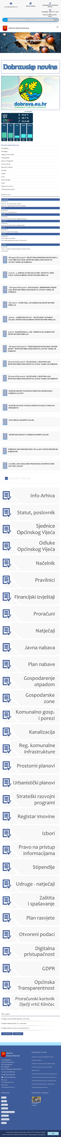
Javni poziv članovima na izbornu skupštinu (42, 1067)
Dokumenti (4, 1115)
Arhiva (3, 183)
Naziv (5, 19)
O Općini (4, 1101)
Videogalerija (5, 158)
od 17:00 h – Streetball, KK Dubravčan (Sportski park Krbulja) (31, 304)
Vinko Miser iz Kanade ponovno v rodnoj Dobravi (43, 1084)
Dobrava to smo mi (7, 186)
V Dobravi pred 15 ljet (7, 189)
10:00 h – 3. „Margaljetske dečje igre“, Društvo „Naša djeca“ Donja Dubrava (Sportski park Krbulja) (31, 274)
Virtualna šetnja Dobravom (10, 145)
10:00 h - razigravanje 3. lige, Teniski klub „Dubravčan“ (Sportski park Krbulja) (31, 333)
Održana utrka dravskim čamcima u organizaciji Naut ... (45, 1073)
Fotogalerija (4, 148)
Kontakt (3, 1123)
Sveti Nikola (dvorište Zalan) (21, 420)
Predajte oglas (18, 1033)
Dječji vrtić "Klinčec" (7, 167)
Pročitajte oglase (7, 1033)
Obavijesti (4, 1108)
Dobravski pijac (5, 180)
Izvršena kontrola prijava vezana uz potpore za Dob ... (44, 1080)
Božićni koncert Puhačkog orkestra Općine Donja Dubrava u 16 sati (30, 392)
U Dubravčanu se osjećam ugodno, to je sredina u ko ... (44, 1077)
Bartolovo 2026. (35, 1070)
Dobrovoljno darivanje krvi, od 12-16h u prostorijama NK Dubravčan (33, 450)
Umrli (2, 177)
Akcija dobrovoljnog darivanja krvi (40, 1087)
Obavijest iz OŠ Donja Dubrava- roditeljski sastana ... (44, 1063)
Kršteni (3, 173)
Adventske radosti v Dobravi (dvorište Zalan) (29, 435)
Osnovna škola (5, 164)
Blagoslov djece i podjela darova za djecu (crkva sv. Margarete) (31, 407)
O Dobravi (4, 1105)
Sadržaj (55, 19)
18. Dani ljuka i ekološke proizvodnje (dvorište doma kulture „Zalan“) (31, 465)
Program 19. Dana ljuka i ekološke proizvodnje (42, 1056)
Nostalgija (4, 151)
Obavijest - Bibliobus (36, 1060)
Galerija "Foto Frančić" (7, 154)
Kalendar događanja (8, 1112)
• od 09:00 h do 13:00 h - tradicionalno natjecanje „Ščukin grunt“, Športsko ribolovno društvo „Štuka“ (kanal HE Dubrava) (32, 349)
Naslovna (23, 45)
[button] (36, 1134)
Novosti (3, 1097)
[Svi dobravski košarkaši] (36, 1099)
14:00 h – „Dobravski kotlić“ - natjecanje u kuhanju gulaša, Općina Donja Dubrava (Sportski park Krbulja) (31, 318)
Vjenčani (3, 170)
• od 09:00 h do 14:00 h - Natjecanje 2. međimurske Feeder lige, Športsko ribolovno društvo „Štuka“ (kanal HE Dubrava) (32, 290)
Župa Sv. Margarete (7, 161)
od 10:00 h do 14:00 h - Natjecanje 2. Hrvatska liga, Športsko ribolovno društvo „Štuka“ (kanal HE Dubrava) (33, 363)
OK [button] (53, 1133)
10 (28, 478)
